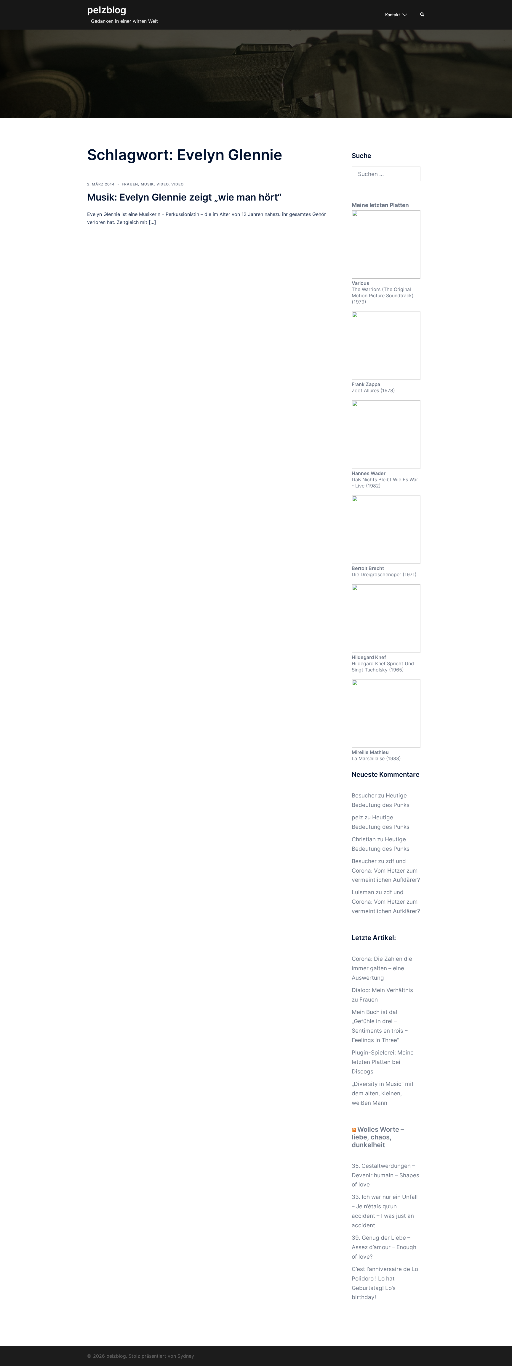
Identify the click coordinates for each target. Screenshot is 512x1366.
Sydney (185, 1356)
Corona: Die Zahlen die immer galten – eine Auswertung (382, 968)
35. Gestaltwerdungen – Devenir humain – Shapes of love (385, 1175)
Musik (147, 184)
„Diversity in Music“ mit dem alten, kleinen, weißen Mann (383, 1093)
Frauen (130, 184)
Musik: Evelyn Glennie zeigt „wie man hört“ (184, 197)
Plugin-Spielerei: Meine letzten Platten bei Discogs (383, 1062)
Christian (364, 839)
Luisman (363, 892)
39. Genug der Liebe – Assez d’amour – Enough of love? (384, 1247)
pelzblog (106, 10)
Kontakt (392, 14)
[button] (422, 14)
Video (162, 184)
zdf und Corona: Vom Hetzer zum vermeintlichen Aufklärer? (386, 871)
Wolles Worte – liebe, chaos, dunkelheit (378, 1137)
